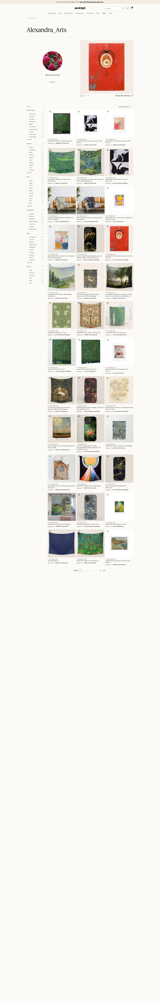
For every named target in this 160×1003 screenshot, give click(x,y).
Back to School (52, 13)
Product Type (31, 110)
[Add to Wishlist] (50, 111)
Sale (104, 13)
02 (85, 95)
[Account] (123, 8)
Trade (110, 13)
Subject (29, 143)
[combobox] (112, 8)
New (60, 13)
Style (28, 233)
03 (88, 95)
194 (100, 570)
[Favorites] (127, 8)
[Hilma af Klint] (106, 67)
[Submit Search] (105, 8)
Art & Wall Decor (68, 13)
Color (28, 177)
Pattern (29, 266)
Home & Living (80, 13)
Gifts (97, 13)
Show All (29, 139)
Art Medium (30, 210)
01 (81, 95)
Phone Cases (90, 13)
